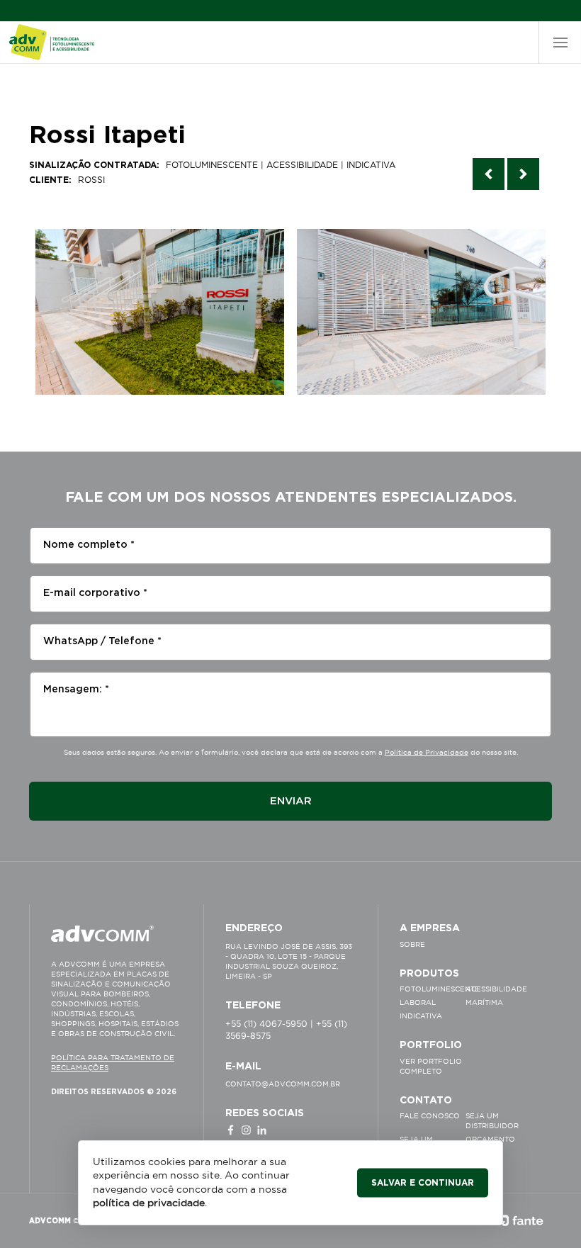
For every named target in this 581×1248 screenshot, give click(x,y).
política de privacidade (149, 1202)
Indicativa (421, 1016)
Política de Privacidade (426, 752)
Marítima (484, 1002)
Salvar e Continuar (422, 1182)
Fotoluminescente (433, 989)
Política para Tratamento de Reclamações (112, 1063)
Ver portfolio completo (431, 1066)
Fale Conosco (430, 1116)
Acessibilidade (496, 989)
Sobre (412, 944)
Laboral (418, 1002)
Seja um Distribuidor (492, 1121)
